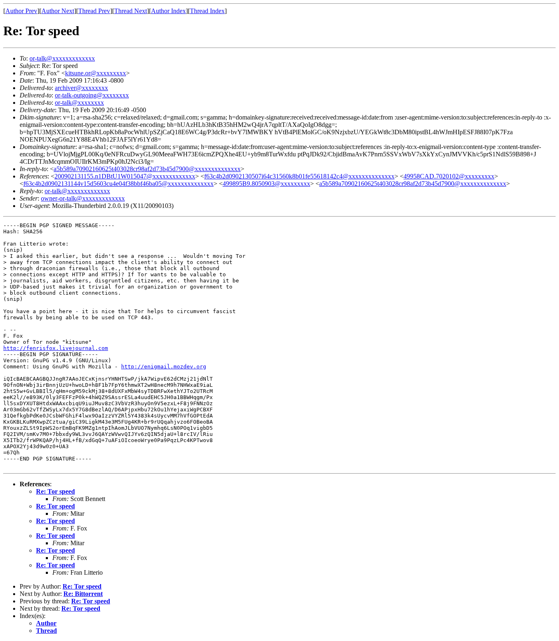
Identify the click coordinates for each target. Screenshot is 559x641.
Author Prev (21, 10)
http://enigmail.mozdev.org (163, 366)
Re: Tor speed (55, 491)
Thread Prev (94, 10)
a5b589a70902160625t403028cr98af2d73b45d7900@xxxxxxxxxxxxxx (147, 168)
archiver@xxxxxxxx (81, 87)
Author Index (168, 10)
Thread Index (207, 10)
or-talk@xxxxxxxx (79, 102)
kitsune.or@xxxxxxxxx (95, 73)
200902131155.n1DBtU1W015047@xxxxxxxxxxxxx (124, 176)
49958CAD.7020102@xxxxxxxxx (448, 176)
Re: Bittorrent (83, 593)
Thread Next (130, 10)
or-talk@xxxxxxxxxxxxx (62, 58)
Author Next (57, 10)
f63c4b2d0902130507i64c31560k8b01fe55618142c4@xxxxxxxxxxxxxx (299, 176)
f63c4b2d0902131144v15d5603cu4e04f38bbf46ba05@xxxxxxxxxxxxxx (118, 183)
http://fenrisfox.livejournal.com (55, 348)
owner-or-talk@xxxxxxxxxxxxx (83, 198)
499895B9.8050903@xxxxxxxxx (266, 183)
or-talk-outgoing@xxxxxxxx (92, 95)
